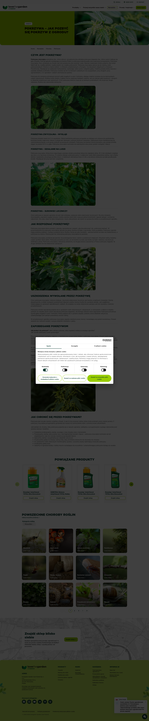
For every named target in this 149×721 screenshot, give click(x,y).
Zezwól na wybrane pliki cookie (74, 378)
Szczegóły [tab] (74, 346)
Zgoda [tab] (48, 346)
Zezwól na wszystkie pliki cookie (99, 378)
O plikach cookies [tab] (100, 346)
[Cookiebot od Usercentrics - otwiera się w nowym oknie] (103, 340)
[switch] (64, 370)
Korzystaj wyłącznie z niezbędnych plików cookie (50, 378)
